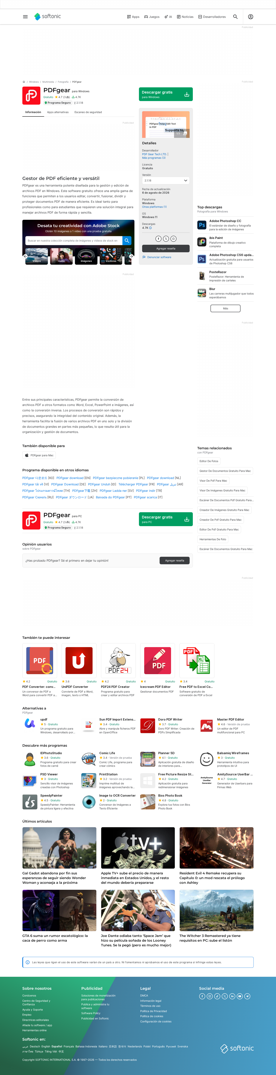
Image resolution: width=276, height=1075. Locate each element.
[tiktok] (217, 996)
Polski (147, 1046)
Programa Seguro (59, 102)
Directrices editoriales (35, 1019)
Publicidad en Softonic (95, 1018)
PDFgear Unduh (99, 484)
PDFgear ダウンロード (71, 497)
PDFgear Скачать (34, 497)
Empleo (26, 1014)
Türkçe (39, 1051)
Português (158, 1046)
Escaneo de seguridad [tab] (88, 112)
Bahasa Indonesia (86, 1046)
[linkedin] (232, 996)
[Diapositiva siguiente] (131, 256)
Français (69, 1046)
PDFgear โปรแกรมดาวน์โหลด (42, 491)
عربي (25, 1046)
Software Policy (90, 1013)
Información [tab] (33, 112)
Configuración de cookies (155, 1021)
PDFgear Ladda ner (113, 491)
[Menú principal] (25, 16)
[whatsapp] (173, 239)
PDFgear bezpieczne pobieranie (115, 478)
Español (57, 1046)
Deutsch (35, 1046)
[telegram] (247, 996)
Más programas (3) (154, 157)
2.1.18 (148, 180)
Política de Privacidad (153, 1010)
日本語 (113, 1046)
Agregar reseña (165, 248)
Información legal (150, 1000)
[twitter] (166, 239)
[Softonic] (47, 16)
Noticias (187, 17)
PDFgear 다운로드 (34, 478)
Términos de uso (150, 1005)
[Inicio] (23, 82)
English (45, 1046)
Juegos (154, 17)
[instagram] (210, 996)
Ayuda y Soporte (32, 1009)
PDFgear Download (65, 484)
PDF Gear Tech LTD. (154, 154)
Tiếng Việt (51, 1051)
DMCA (144, 995)
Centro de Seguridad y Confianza (36, 1002)
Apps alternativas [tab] (58, 112)
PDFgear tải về (32, 484)
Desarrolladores (214, 17)
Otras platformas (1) (154, 206)
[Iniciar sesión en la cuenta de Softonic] (250, 16)
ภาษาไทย (27, 1051)
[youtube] (240, 996)
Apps (135, 17)
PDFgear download (70, 478)
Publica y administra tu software (95, 1006)
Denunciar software (159, 257)
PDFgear (66, 90)
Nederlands (135, 1046)
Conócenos (29, 995)
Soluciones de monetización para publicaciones (98, 997)
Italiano (103, 1046)
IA (170, 17)
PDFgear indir (145, 491)
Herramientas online (34, 1030)
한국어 (122, 1046)
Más (225, 308)
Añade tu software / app (37, 1025)
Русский (171, 1046)
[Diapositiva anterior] (25, 256)
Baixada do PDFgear (110, 497)
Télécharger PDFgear (133, 484)
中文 (61, 1051)
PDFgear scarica (145, 497)
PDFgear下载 (81, 491)
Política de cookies (151, 1016)
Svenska (182, 1046)
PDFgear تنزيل (166, 484)
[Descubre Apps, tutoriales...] (235, 16)
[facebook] (158, 239)
